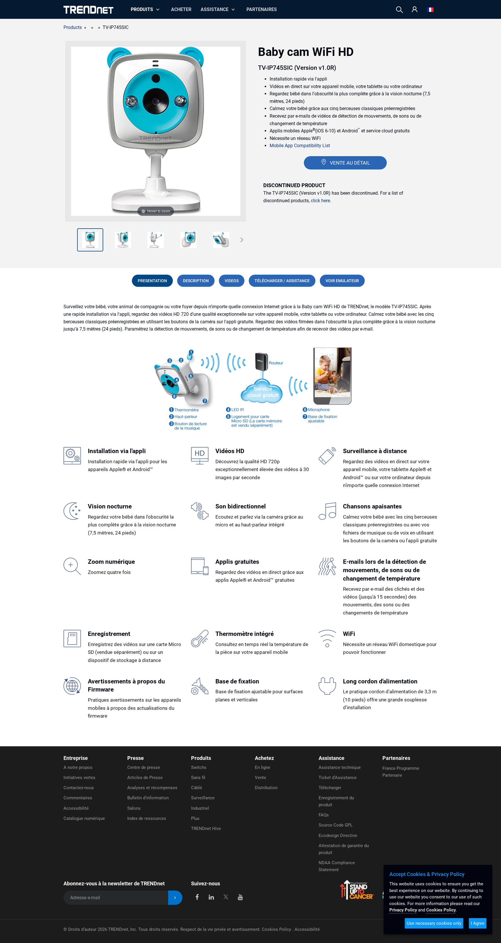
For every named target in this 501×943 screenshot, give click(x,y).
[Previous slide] (69, 240)
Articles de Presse (145, 777)
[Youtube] (240, 896)
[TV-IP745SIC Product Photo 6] (221, 239)
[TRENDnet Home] (88, 10)
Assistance (214, 9)
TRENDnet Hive (206, 828)
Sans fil (198, 777)
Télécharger (330, 787)
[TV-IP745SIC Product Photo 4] (156, 239)
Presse (135, 758)
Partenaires (261, 9)
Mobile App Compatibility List (300, 145)
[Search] (399, 9)
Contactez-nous (78, 787)
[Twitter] (226, 896)
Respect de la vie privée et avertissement (219, 929)
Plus (195, 818)
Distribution (266, 787)
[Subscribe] (175, 898)
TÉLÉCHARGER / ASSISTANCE (282, 280)
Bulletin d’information (148, 797)
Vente (260, 777)
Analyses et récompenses (152, 787)
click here (320, 200)
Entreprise (75, 758)
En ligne (262, 767)
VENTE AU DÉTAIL (350, 163)
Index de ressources (146, 818)
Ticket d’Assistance (338, 777)
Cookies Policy (277, 929)
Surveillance (203, 797)
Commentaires (77, 797)
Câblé (196, 787)
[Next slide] (241, 240)
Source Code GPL (336, 825)
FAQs (324, 815)
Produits (201, 758)
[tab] (152, 281)
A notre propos (77, 767)
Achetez (264, 758)
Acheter (181, 9)
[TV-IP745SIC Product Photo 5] (188, 239)
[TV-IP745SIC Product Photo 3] (123, 239)
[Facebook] (197, 896)
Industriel (200, 808)
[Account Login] (415, 9)
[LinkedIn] (211, 896)
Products (72, 27)
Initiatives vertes (79, 777)
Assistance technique (340, 767)
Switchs (198, 767)
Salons (134, 808)
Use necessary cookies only (434, 923)
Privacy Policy (403, 910)
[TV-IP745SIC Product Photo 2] (90, 239)
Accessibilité (76, 808)
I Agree (477, 923)
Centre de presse (143, 767)
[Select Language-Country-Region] (430, 9)
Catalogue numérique (84, 818)
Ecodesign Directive (338, 835)
